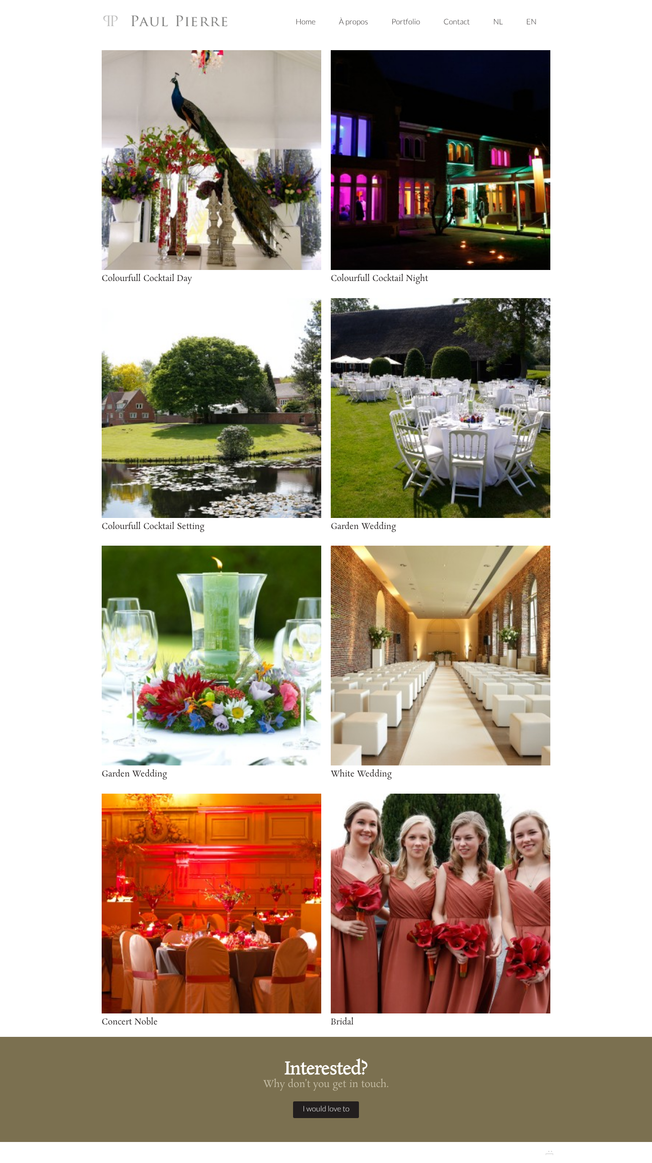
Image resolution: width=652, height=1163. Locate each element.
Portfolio (405, 21)
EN (531, 21)
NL (498, 21)
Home (305, 21)
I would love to (326, 1108)
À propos (353, 21)
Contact (456, 21)
